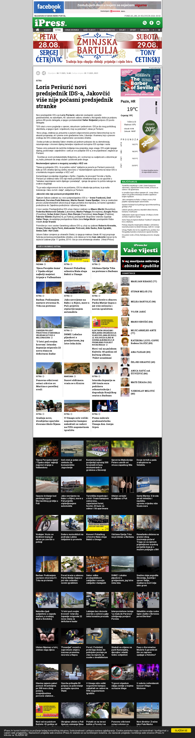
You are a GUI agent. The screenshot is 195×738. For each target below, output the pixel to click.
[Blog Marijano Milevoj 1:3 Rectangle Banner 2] (141, 264)
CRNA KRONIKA (72, 30)
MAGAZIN (144, 30)
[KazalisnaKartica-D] (149, 138)
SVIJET (122, 30)
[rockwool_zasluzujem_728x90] (113, 7)
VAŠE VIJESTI (89, 30)
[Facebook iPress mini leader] (49, 7)
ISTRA (58, 30)
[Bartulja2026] (97, 48)
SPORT (133, 30)
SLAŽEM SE (181, 730)
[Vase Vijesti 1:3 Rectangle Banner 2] (141, 249)
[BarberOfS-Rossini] (141, 83)
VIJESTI (47, 30)
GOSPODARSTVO (107, 30)
